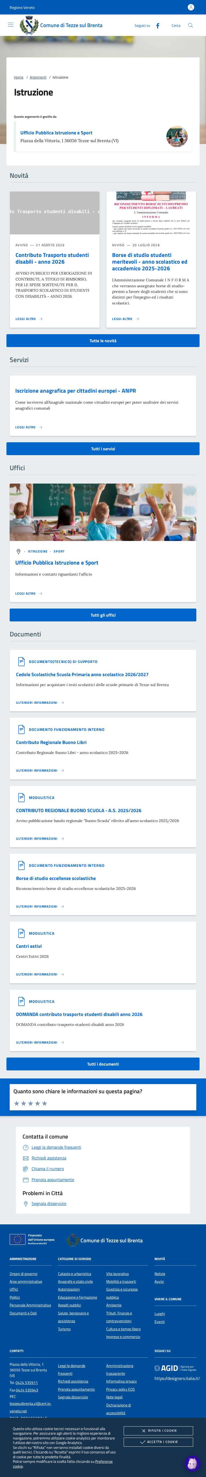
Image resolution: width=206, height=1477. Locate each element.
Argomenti (38, 77)
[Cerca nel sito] (190, 25)
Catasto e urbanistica (74, 1274)
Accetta (162, 1441)
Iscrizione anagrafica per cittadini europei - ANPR (75, 390)
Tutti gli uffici (103, 615)
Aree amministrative (26, 1281)
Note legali (114, 1397)
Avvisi (159, 1281)
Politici (15, 1297)
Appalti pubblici (69, 1305)
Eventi (159, 1322)
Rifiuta (162, 1430)
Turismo (64, 1329)
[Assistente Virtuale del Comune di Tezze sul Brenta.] (193, 1464)
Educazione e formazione (77, 1297)
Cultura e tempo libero (123, 1329)
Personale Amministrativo (30, 1305)
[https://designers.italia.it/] (175, 1368)
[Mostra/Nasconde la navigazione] (11, 24)
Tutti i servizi (103, 448)
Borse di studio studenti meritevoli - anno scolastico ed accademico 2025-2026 (149, 261)
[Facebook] (155, 25)
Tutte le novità (103, 340)
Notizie (159, 1274)
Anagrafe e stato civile (75, 1281)
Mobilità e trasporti (121, 1281)
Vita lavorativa (117, 1274)
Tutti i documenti (103, 1064)
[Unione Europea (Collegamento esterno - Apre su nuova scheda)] (33, 1240)
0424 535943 (27, 1390)
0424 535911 (27, 1383)
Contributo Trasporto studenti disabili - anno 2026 (52, 258)
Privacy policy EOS (120, 1389)
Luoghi (159, 1314)
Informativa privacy (121, 1381)
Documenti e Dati (23, 1313)
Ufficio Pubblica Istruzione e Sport (56, 132)
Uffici (14, 1289)
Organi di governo (23, 1274)
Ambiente (114, 1305)
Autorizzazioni (69, 1289)
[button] (22, 7)
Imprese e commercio (123, 1337)
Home (18, 77)
